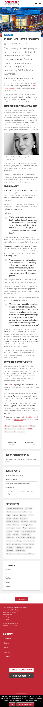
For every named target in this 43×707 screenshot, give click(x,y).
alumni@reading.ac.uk (10, 623)
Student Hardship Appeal (29, 417)
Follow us (21, 599)
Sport (8, 544)
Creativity (33, 521)
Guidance (9, 531)
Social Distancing (29, 541)
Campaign (23, 515)
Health (16, 531)
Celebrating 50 (10, 488)
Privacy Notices (25, 705)
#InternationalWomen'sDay (14, 508)
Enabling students (10, 429)
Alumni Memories (11, 512)
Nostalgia (9, 541)
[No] (41, 701)
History (8, 534)
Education (16, 525)
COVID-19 (31, 426)
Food (24, 528)
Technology (9, 551)
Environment (10, 528)
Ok (12, 705)
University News (20, 551)
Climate (15, 518)
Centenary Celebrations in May (14, 475)
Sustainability (20, 547)
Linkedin (8, 586)
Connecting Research (12, 521)
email (10, 385)
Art (30, 512)
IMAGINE (29, 429)
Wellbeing (31, 554)
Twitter (8, 574)
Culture (8, 525)
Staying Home (16, 544)
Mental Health (20, 538)
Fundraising (21, 429)
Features (8, 35)
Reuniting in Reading (11, 479)
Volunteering (22, 554)
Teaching (28, 547)
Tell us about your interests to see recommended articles (21, 460)
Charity (8, 518)
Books (8, 515)
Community (22, 426)
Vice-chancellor (11, 554)
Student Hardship (10, 432)
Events (18, 528)
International (10, 538)
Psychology (18, 541)
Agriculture (28, 508)
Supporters (21, 432)
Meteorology (31, 538)
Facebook (8, 570)
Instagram (8, 582)
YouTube (8, 578)
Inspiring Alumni (25, 534)
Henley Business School (28, 531)
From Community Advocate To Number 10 (18, 483)
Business (7, 426)
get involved (18, 419)
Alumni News (23, 512)
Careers (14, 426)
